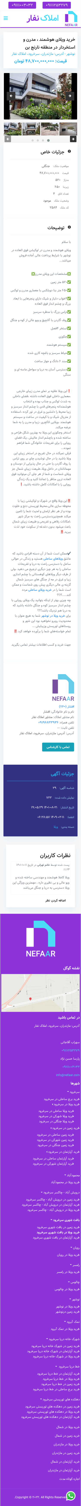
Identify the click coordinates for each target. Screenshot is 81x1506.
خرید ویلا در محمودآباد (65, 1182)
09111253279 (57, 5)
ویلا (56, 826)
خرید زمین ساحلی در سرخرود (55, 1134)
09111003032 (22, 5)
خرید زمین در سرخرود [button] (66, 1128)
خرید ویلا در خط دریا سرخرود (61, 1379)
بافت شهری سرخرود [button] (66, 1220)
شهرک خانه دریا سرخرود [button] (64, 1339)
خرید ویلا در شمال (68, 1427)
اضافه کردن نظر (55, 900)
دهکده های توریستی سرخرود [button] (61, 1399)
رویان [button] (76, 1247)
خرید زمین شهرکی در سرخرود (55, 1140)
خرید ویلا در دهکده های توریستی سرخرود (53, 1411)
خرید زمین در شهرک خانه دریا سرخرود (55, 1346)
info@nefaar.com (68, 1075)
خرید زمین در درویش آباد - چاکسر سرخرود (53, 1199)
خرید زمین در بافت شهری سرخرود (58, 1227)
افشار (66, 706)
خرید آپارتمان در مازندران (64, 1470)
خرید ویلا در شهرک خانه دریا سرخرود (56, 1356)
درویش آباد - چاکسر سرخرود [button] (61, 1192)
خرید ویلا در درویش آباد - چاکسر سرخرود (53, 1210)
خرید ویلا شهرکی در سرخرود (56, 1116)
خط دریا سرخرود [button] (69, 1366)
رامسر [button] (76, 1265)
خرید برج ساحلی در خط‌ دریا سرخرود (56, 1389)
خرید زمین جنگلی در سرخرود (56, 1145)
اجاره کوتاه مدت (69, 1479)
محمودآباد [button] (73, 1175)
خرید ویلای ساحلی (40, 589)
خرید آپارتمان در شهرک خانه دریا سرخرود (53, 1351)
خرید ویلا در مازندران (67, 1444)
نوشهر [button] (76, 1299)
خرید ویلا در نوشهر (53, 615)
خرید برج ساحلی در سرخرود (62, 1099)
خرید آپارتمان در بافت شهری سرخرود (56, 1237)
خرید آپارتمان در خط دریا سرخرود (58, 1373)
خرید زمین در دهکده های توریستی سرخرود (52, 1406)
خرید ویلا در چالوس (67, 1289)
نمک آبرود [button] (73, 1322)
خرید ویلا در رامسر (68, 1272)
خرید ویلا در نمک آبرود (65, 1329)
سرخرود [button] (75, 1092)
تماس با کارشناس (58, 747)
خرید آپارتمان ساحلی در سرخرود (53, 1158)
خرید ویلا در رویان (68, 1255)
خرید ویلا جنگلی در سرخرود (56, 1121)
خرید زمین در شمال (67, 1435)
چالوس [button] (75, 1282)
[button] (6, 18)
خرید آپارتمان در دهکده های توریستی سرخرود (50, 1417)
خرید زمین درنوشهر (68, 1311)
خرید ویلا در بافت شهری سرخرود (58, 1232)
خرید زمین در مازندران (66, 1453)
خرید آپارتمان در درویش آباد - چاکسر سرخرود (51, 1204)
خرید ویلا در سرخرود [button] (67, 1104)
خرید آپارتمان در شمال (65, 1461)
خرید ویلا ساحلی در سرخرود (56, 1111)
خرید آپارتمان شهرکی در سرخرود (53, 1163)
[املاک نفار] (52, 18)
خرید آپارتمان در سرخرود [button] (64, 1151)
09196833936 (48, 722)
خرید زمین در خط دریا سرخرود (60, 1384)
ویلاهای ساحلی (53, 558)
